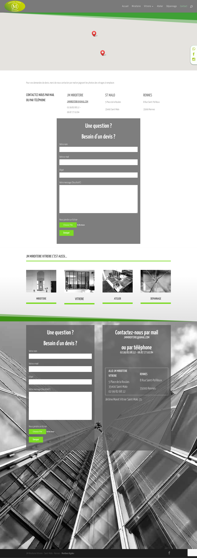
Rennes (147, 95)
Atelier (160, 6)
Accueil (125, 6)
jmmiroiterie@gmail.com (77, 101)
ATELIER (117, 298)
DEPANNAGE (155, 298)
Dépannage (171, 6)
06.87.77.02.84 (145, 352)
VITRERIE (79, 299)
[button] (95, 34)
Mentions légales (68, 553)
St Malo (110, 95)
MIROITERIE (41, 298)
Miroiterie (136, 6)
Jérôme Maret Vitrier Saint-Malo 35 (123, 399)
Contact (183, 6)
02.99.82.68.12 (128, 352)
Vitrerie (147, 6)
